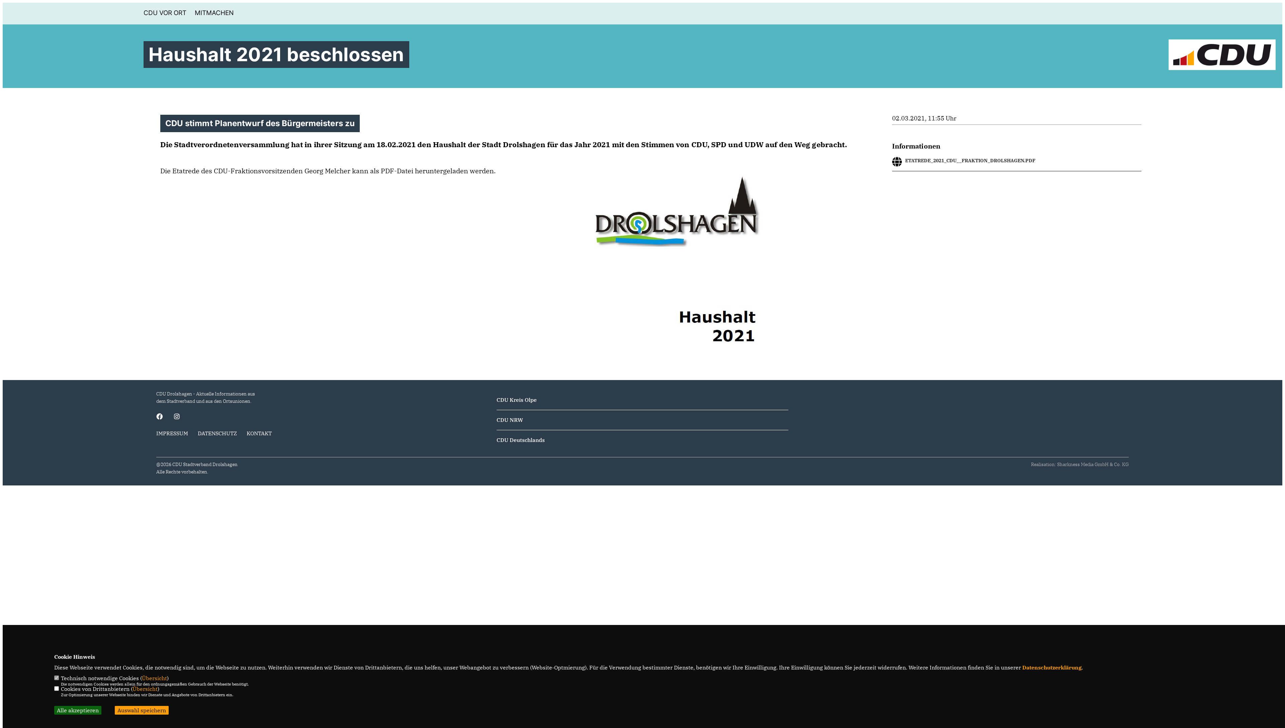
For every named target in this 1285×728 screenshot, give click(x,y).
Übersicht (154, 678)
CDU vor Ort (165, 13)
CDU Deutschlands (521, 440)
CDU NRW (510, 420)
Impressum (172, 433)
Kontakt (259, 433)
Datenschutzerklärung (1052, 667)
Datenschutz (217, 433)
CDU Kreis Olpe (517, 399)
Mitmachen (214, 13)
